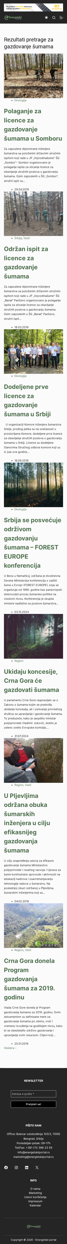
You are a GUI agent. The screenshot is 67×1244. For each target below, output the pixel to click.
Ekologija (20, 100)
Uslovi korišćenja (35, 1197)
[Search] (53, 17)
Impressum (35, 1201)
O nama (35, 1188)
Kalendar (35, 1205)
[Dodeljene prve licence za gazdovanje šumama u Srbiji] (33, 351)
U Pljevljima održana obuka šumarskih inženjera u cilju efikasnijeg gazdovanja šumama (27, 823)
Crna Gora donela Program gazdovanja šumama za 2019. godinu (29, 979)
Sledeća (9, 1048)
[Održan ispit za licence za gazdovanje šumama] (33, 213)
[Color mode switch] (46, 17)
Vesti (26, 238)
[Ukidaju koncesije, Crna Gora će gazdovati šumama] (33, 636)
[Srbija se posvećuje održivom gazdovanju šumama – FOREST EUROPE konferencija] (33, 484)
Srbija (18, 238)
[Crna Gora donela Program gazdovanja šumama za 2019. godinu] (33, 925)
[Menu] (61, 17)
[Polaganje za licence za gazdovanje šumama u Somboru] (33, 75)
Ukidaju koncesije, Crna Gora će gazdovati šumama (31, 680)
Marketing (35, 1193)
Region (18, 660)
